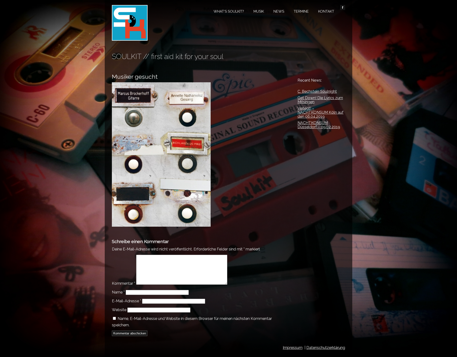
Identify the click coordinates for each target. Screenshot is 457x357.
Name (118, 292)
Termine (301, 11)
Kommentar (123, 283)
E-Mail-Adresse (126, 301)
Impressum (293, 347)
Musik (258, 11)
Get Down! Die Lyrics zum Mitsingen (320, 100)
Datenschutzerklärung (325, 347)
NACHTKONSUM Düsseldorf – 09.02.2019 (319, 125)
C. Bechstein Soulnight (317, 91)
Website (119, 310)
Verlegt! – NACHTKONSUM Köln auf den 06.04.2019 (320, 112)
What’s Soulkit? (229, 11)
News (278, 11)
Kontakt (326, 11)
